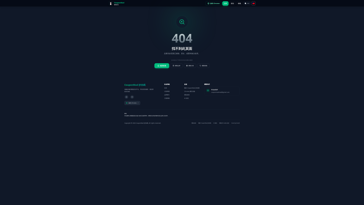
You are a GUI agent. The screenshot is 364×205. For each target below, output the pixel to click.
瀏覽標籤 (204, 66)
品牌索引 (167, 95)
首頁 (165, 88)
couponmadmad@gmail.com (220, 92)
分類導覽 (167, 91)
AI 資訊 (186, 98)
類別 (232, 3)
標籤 (239, 3)
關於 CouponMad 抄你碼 (191, 88)
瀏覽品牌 (177, 66)
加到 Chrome (132, 103)
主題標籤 (167, 98)
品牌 (225, 3)
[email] (132, 97)
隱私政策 (187, 95)
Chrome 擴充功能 (189, 91)
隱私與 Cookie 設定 (224, 123)
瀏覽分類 (191, 66)
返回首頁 (163, 66)
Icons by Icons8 (235, 123)
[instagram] (126, 97)
